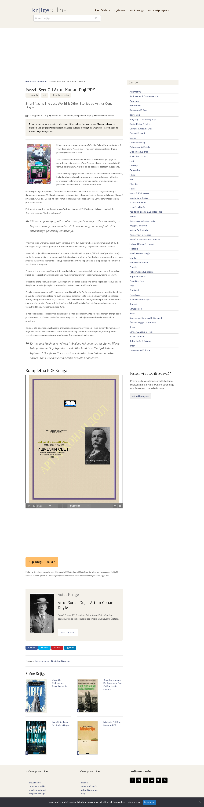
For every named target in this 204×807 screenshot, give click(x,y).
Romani (133, 304)
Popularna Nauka (138, 276)
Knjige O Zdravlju (138, 225)
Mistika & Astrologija (140, 253)
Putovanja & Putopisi (140, 299)
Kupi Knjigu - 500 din (42, 562)
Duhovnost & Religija (140, 147)
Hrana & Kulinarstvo (139, 193)
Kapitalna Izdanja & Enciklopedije (146, 211)
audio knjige (137, 10)
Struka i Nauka (137, 336)
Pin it (58, 648)
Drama (133, 137)
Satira (132, 313)
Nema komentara (105, 115)
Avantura (56, 115)
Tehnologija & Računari (141, 341)
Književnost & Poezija (140, 234)
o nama (84, 782)
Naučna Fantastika (139, 262)
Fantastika (135, 170)
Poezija (133, 267)
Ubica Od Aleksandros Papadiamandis (59, 683)
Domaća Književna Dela (141, 128)
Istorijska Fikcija (137, 207)
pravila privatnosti (37, 790)
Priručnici (134, 290)
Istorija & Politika (138, 202)
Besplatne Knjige (82, 115)
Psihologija (135, 294)
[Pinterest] (138, 780)
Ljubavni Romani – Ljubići (142, 244)
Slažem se (149, 802)
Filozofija (134, 184)
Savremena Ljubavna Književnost (146, 318)
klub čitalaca (102, 10)
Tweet (45, 648)
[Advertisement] (102, 51)
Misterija (134, 248)
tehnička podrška (37, 786)
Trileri (132, 345)
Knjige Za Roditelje (139, 230)
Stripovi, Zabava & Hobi (141, 331)
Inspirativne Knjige (139, 197)
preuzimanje (35, 782)
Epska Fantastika (138, 156)
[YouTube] (165, 780)
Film (131, 179)
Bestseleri (135, 114)
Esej (132, 161)
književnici (119, 10)
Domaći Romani (137, 133)
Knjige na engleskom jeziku (143, 221)
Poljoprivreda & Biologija (141, 271)
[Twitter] (158, 780)
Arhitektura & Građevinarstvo (144, 96)
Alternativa (135, 91)
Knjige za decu (42, 661)
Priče (132, 285)
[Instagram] (145, 780)
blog (83, 793)
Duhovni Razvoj (137, 142)
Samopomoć (136, 308)
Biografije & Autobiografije (143, 119)
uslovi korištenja (89, 786)
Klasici (133, 216)
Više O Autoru (68, 632)
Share (32, 648)
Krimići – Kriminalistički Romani (145, 239)
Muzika (133, 258)
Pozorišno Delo (137, 281)
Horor (132, 188)
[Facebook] (132, 780)
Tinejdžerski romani (60, 661)
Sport (132, 327)
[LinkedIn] (151, 780)
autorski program (158, 10)
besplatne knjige (37, 793)
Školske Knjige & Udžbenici (143, 322)
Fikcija (132, 174)
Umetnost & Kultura (140, 350)
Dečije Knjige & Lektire (141, 124)
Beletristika (67, 115)
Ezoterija (134, 165)
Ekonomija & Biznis (139, 151)
